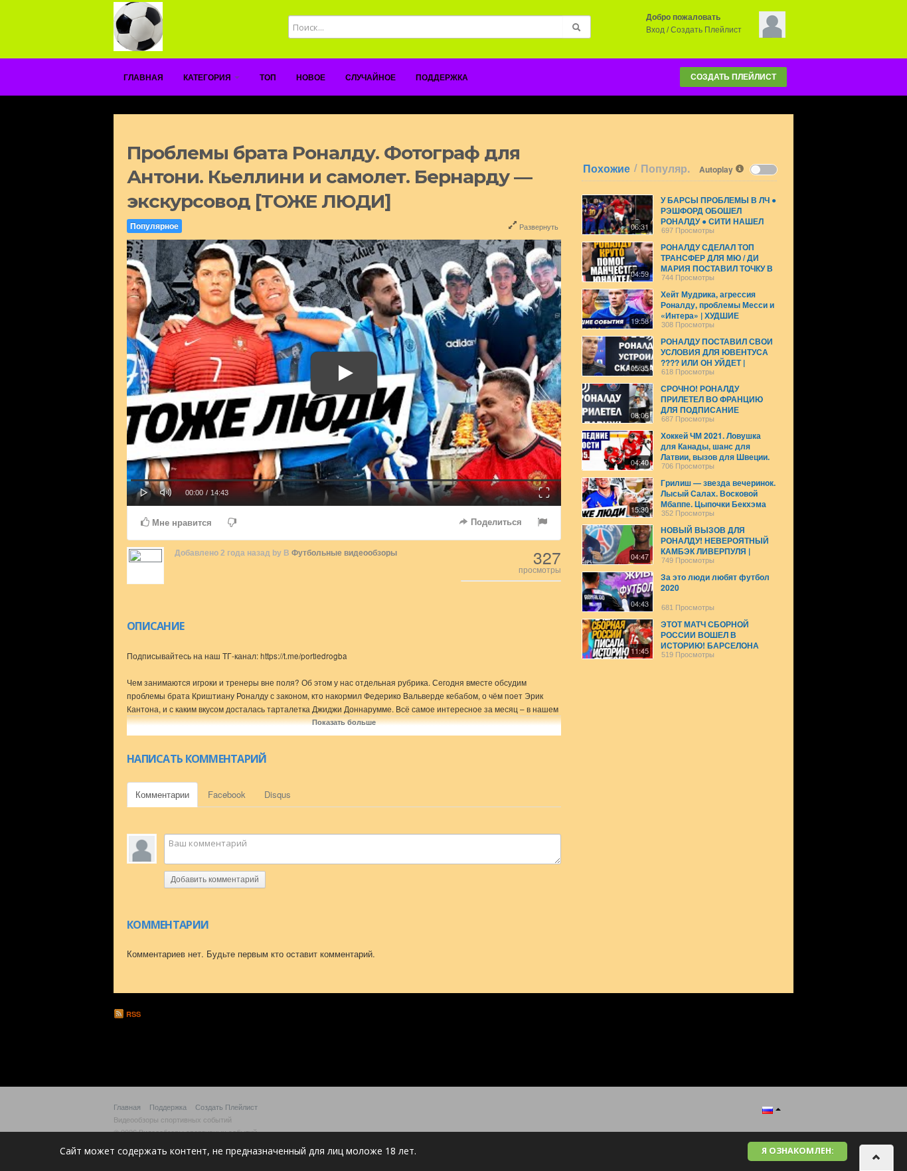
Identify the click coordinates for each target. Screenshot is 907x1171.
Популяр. (665, 168)
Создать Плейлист (706, 30)
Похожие (606, 168)
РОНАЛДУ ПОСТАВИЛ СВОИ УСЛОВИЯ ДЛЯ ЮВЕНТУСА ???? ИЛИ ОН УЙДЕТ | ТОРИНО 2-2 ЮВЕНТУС (717, 357)
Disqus (277, 794)
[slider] (344, 480)
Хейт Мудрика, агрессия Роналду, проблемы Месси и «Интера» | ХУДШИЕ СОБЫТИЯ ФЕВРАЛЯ (717, 310)
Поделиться (495, 522)
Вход (655, 30)
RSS (132, 1014)
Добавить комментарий (215, 879)
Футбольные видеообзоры (344, 553)
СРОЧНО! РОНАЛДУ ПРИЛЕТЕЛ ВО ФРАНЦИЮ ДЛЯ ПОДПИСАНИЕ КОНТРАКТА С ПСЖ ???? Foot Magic (718, 409)
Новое (310, 77)
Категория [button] (208, 77)
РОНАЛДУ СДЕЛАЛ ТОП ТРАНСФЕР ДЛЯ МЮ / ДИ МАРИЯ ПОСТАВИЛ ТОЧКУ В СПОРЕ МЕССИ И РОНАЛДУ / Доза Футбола (717, 268)
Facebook (227, 794)
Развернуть (537, 226)
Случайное (370, 77)
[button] (144, 491)
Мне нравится (180, 523)
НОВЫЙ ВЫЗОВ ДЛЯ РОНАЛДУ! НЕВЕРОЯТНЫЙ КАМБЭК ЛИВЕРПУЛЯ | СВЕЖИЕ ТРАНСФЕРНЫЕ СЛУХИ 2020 (715, 551)
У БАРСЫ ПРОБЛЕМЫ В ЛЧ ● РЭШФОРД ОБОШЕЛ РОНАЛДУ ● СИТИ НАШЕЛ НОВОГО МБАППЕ (718, 216)
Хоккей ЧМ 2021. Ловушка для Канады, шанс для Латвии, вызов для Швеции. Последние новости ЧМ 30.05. (715, 456)
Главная (143, 77)
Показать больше (344, 722)
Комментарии (162, 794)
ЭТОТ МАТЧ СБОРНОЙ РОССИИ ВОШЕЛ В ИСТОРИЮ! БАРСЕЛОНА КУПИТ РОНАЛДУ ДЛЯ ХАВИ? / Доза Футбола (719, 645)
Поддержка (442, 77)
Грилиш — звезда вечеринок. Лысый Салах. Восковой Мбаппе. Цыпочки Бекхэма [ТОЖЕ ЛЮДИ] (718, 498)
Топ (268, 77)
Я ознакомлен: (798, 1150)
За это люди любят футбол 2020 (715, 582)
